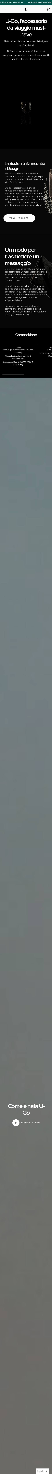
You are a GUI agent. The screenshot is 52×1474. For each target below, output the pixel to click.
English (40, 1471)
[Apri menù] (6, 9)
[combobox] (42, 1471)
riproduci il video (30, 1123)
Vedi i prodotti (19, 218)
